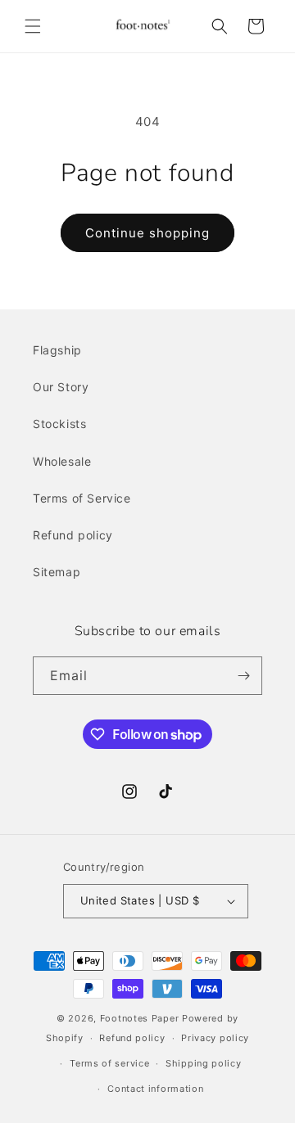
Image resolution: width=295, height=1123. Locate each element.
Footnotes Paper (139, 1018)
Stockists (59, 424)
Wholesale (62, 461)
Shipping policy (204, 1063)
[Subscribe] (243, 675)
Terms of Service (82, 498)
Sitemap (56, 572)
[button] (33, 26)
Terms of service (109, 1063)
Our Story (60, 387)
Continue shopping (147, 233)
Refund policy (73, 535)
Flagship (57, 350)
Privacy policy (215, 1038)
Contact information (155, 1088)
